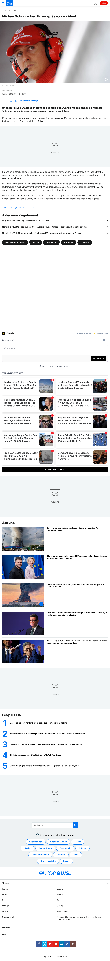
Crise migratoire (48, 861)
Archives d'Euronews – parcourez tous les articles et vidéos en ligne (79, 918)
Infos (8, 10)
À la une (8, 523)
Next (4, 900)
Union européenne (40, 854)
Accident (85, 242)
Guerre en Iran (35, 842)
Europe (5, 889)
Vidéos (5, 911)
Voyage (5, 906)
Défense (82, 848)
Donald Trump (45, 848)
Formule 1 (68, 242)
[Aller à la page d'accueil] (9, 3)
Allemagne (51, 242)
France (78, 842)
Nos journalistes (9, 917)
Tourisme (60, 854)
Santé (59, 900)
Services (6, 927)
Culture (60, 906)
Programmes (62, 911)
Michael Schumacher (15, 242)
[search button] (75, 825)
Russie (66, 861)
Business (6, 894)
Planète (60, 894)
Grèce (75, 854)
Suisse (36, 242)
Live (104, 3)
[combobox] (55, 825)
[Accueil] (3, 10)
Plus (4, 934)
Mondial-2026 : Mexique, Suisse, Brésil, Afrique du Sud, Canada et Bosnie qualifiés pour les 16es (44, 227)
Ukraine (27, 848)
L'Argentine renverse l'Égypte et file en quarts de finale (25, 220)
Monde (60, 889)
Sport (15, 10)
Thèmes (5, 883)
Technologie (65, 848)
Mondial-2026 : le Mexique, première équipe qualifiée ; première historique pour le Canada (41, 233)
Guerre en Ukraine (58, 842)
